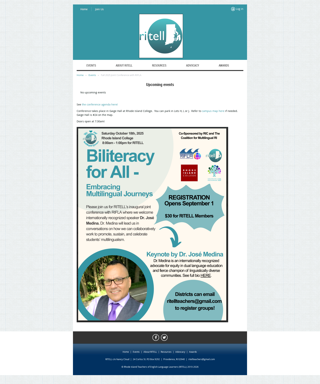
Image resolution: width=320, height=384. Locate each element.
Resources (166, 351)
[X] (164, 337)
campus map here (213, 111)
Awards (193, 351)
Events (92, 75)
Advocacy (180, 351)
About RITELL (150, 351)
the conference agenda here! (100, 104)
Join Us (99, 9)
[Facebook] (155, 337)
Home (84, 9)
